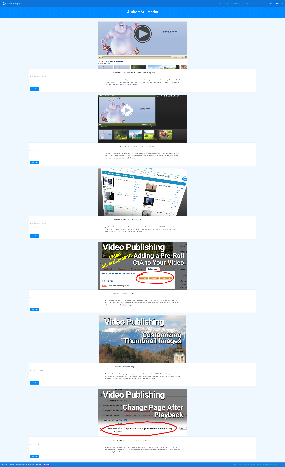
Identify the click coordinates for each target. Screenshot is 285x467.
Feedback (252, 464)
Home (219, 3)
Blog (255, 3)
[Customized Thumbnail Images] (142, 339)
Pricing (226, 3)
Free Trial (273, 464)
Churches (267, 464)
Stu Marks (44, 76)
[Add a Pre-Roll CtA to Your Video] (142, 265)
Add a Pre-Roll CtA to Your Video (124, 293)
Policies (240, 464)
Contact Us (246, 464)
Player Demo (236, 3)
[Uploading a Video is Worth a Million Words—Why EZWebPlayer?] (142, 118)
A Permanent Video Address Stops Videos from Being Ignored (134, 73)
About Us (235, 464)
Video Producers (260, 464)
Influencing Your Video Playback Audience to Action (131, 440)
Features (246, 3)
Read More (34, 89)
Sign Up (271, 3)
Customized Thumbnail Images (124, 367)
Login (277, 3)
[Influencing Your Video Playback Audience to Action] (142, 412)
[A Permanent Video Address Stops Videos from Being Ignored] (142, 45)
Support (262, 3)
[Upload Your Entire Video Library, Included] (142, 192)
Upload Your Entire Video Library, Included (127, 220)
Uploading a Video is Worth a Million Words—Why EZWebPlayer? (135, 146)
